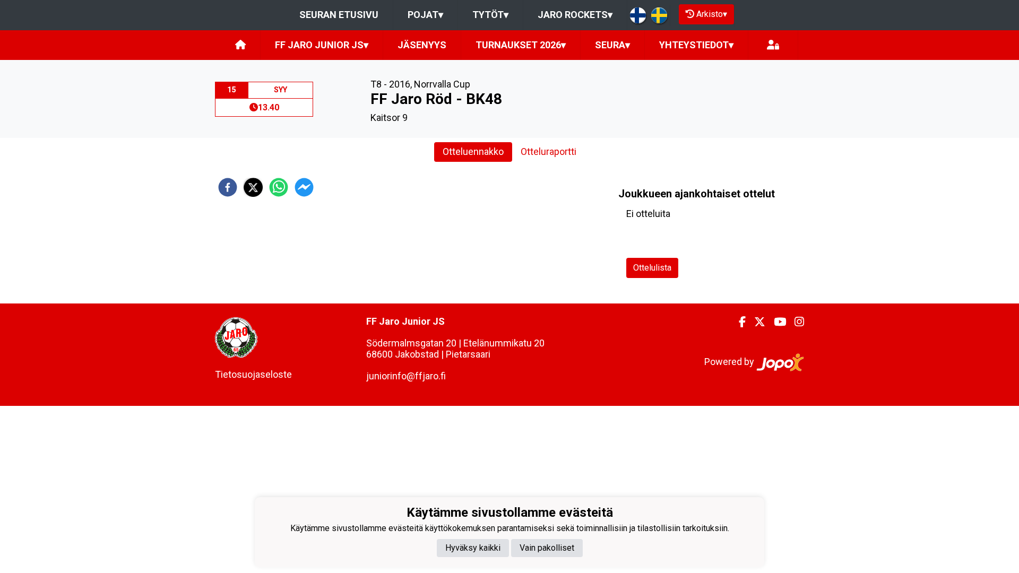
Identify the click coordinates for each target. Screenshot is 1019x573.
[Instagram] (795, 322)
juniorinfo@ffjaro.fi (406, 375)
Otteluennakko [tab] (473, 151)
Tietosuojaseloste (253, 374)
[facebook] (227, 187)
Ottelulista (652, 268)
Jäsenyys (422, 44)
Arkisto (711, 14)
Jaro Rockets (575, 14)
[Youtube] (775, 322)
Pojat (425, 14)
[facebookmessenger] (304, 187)
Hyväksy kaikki (472, 548)
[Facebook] (738, 322)
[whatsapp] (278, 187)
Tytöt (490, 14)
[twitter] (253, 187)
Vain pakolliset (547, 548)
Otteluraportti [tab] (548, 151)
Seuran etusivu (338, 14)
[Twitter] (755, 322)
